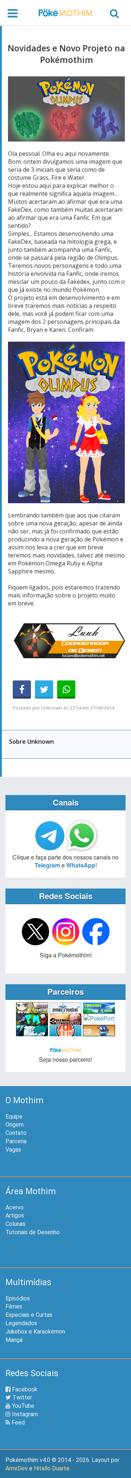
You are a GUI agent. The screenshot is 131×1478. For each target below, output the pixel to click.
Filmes (13, 1306)
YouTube (22, 1405)
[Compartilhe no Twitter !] (44, 689)
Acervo (14, 1207)
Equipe (14, 1116)
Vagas (13, 1149)
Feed (17, 1422)
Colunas (15, 1223)
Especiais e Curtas (28, 1314)
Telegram (47, 865)
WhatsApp (80, 865)
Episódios (17, 1298)
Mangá (14, 1339)
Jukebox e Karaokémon (35, 1331)
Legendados (21, 1323)
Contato (16, 1132)
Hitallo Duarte (52, 1468)
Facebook (24, 1389)
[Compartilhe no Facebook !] (22, 689)
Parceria (16, 1141)
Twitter (21, 1397)
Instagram (24, 1414)
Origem (14, 1124)
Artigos (14, 1215)
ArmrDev (16, 1468)
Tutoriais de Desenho (32, 1232)
